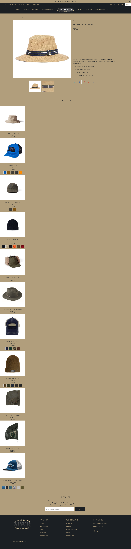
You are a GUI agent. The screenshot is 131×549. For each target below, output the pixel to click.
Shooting (18, 10)
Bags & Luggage (46, 10)
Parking (41, 529)
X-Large (96, 37)
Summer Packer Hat (12, 118)
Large (90, 37)
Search (29, 4)
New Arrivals (99, 10)
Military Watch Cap (12, 363)
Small (76, 37)
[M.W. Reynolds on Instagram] (5, 4)
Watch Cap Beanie (12, 224)
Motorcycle (36, 10)
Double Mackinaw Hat (12, 262)
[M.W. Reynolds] (65, 9)
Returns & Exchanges (71, 529)
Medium (83, 37)
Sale (107, 10)
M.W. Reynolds (20, 541)
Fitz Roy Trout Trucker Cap (12, 465)
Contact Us (21, 4)
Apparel (80, 10)
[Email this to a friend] (93, 82)
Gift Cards (36, 4)
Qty (74, 45)
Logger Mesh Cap (12, 150)
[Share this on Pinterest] (84, 82)
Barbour (75, 21)
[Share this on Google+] (89, 82)
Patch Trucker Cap (12, 326)
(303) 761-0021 (12, 4)
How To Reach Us (44, 526)
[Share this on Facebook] (80, 82)
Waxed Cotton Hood (12, 433)
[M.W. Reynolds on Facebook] (3, 4)
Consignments (70, 535)
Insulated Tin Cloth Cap (12, 187)
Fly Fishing (26, 10)
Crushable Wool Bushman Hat (12, 294)
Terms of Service (44, 535)
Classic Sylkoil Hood (12, 400)
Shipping (68, 532)
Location (42, 523)
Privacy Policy (43, 532)
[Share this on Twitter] (75, 82)
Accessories (89, 10)
